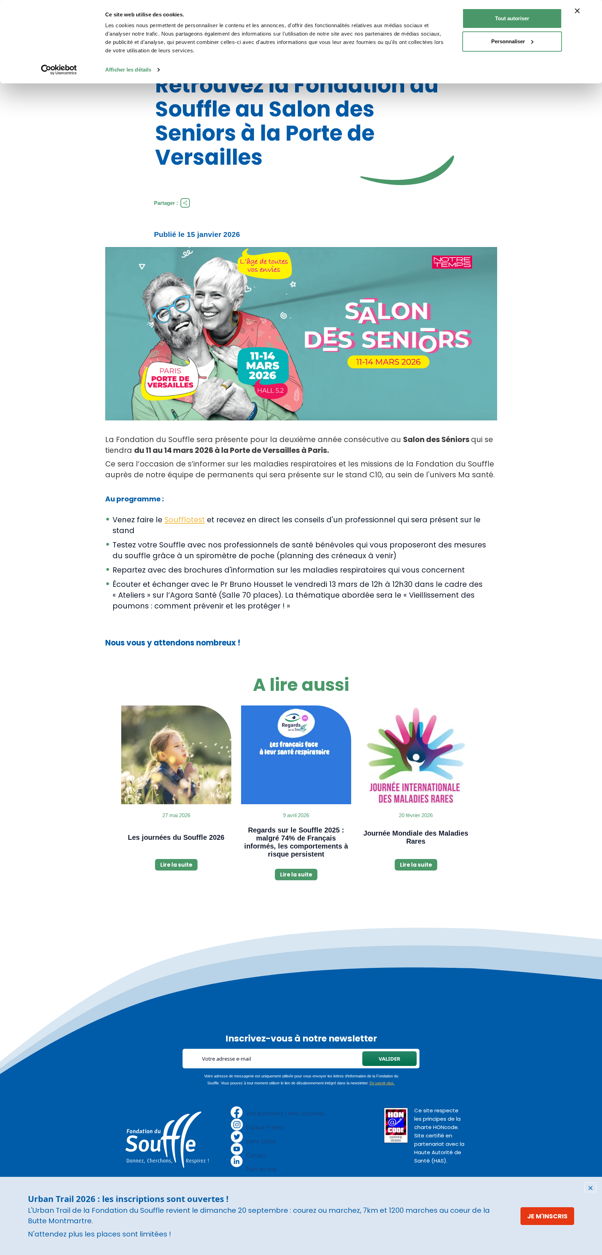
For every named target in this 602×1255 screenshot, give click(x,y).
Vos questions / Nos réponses (285, 1113)
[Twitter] (237, 1136)
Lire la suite (176, 864)
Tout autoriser (512, 18)
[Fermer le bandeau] (577, 10)
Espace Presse (265, 1127)
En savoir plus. (382, 1083)
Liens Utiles (261, 1141)
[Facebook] (237, 1112)
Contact (256, 1155)
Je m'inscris (547, 1216)
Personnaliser (508, 41)
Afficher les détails (128, 70)
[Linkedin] (237, 1161)
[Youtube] (237, 1148)
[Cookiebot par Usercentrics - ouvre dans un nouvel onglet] (59, 70)
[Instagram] (237, 1124)
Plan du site (261, 1169)
